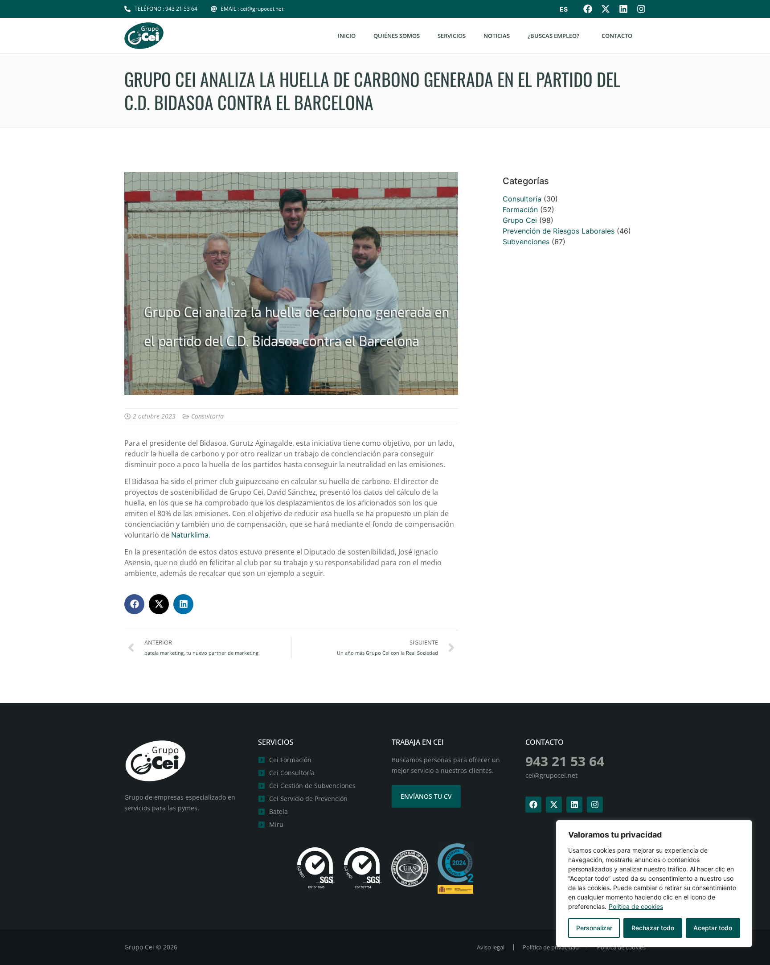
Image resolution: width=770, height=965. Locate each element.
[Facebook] (587, 8)
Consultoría (207, 416)
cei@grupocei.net (551, 775)
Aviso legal (490, 947)
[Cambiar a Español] (563, 9)
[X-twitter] (605, 8)
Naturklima (190, 535)
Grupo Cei (520, 220)
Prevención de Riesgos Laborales (558, 230)
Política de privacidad (551, 947)
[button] (134, 604)
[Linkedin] (623, 8)
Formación (520, 209)
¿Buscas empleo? (553, 36)
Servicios (452, 36)
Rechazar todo (652, 928)
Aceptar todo (712, 928)
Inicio (347, 36)
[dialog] (654, 883)
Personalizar (594, 928)
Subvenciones (526, 241)
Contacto (617, 36)
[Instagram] (641, 8)
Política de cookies (636, 906)
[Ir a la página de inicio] (144, 35)
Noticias (496, 36)
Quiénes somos (396, 36)
